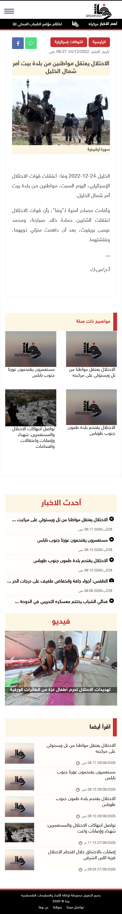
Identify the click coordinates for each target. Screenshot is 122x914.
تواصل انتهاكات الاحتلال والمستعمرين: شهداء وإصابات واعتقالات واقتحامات (33, 437)
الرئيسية (99, 42)
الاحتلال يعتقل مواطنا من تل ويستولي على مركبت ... (60, 520)
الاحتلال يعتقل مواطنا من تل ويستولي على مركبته (92, 372)
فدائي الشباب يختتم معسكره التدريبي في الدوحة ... (61, 602)
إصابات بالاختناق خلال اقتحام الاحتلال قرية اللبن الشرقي (81, 855)
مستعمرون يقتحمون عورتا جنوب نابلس (31, 372)
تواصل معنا (75, 908)
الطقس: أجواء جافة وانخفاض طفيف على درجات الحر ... (57, 581)
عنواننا (57, 908)
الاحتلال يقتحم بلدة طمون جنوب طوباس (91, 430)
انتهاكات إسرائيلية (69, 42)
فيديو (61, 622)
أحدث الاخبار (61, 503)
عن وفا (44, 908)
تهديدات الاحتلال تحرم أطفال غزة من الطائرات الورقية (60, 690)
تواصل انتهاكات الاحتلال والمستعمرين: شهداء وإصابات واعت (81, 828)
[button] (13, 659)
